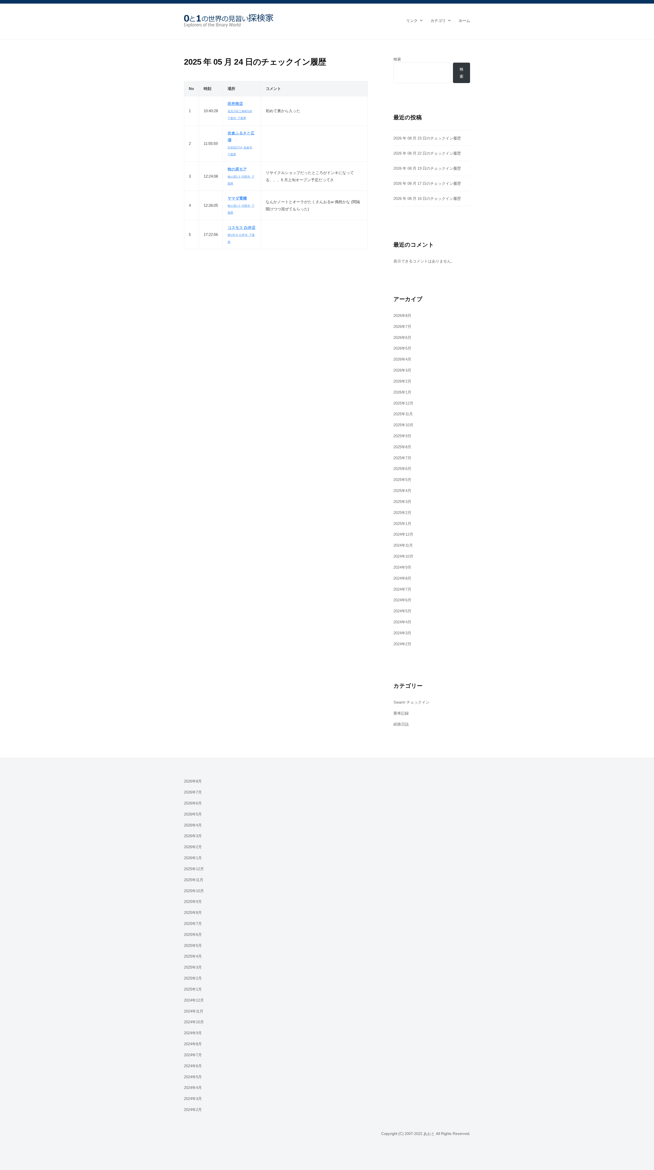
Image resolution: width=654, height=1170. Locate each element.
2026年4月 (402, 359)
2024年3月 (402, 633)
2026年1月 (402, 392)
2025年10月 (403, 425)
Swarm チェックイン (411, 702)
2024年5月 (402, 611)
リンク (412, 20)
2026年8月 (402, 315)
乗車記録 (401, 713)
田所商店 (235, 103)
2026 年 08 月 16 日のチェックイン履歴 (427, 198)
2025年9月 (402, 436)
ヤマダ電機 (237, 198)
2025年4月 (402, 490)
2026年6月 (402, 337)
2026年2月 (402, 381)
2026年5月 (402, 348)
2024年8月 (402, 578)
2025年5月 (402, 479)
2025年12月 (403, 403)
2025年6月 (402, 468)
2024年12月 (403, 534)
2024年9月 (402, 567)
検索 (397, 59)
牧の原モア (237, 169)
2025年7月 (402, 458)
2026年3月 (402, 370)
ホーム (464, 20)
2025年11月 (403, 414)
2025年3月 (402, 501)
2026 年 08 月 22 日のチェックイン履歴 (427, 153)
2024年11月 (403, 545)
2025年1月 (402, 523)
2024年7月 (402, 589)
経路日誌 (401, 724)
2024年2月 (402, 644)
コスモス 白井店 (241, 227)
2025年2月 (402, 512)
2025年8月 (402, 447)
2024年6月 (402, 600)
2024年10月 (403, 556)
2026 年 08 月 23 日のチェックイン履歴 (427, 138)
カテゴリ (438, 20)
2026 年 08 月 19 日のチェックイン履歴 (427, 168)
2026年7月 (402, 326)
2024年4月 (402, 622)
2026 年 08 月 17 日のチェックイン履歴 (427, 183)
